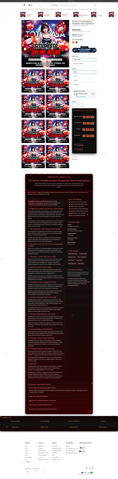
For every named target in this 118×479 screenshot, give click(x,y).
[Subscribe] (44, 471)
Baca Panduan (71, 1)
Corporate (41, 448)
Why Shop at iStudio (70, 450)
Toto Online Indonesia (83, 9)
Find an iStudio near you (71, 448)
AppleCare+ (41, 446)
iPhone (26, 450)
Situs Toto (30, 9)
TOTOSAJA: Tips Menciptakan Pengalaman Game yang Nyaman (59, 1)
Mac (26, 446)
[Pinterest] (77, 160)
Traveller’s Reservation (44, 459)
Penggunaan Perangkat (71, 9)
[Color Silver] (79, 42)
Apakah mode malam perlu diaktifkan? (38, 396)
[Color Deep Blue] (76, 42)
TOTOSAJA (24, 9)
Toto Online (36, 9)
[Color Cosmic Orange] (73, 42)
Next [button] (95, 1)
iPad (26, 448)
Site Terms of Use (56, 459)
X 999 (74, 72)
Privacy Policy (55, 457)
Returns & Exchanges (57, 450)
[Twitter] (75, 160)
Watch (26, 452)
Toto (64, 9)
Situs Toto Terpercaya (51, 9)
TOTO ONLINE (28, 457)
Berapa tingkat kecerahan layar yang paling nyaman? (42, 387)
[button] (24, 9)
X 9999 (75, 76)
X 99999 (75, 80)
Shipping (79, 31)
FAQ (53, 455)
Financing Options (43, 455)
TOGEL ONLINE (76, 59)
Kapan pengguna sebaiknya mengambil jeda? (40, 404)
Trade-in (40, 457)
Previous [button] (22, 1)
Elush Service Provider (43, 452)
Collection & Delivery (57, 448)
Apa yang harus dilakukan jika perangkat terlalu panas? (43, 409)
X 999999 (75, 84)
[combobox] (63, 5)
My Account (55, 446)
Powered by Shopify (89, 474)
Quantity (74, 101)
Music (26, 455)
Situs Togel (42, 9)
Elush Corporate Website (71, 452)
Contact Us (54, 452)
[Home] (24, 5)
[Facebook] (73, 160)
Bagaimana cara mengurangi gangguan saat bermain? (42, 400)
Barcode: (81, 25)
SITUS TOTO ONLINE (78, 63)
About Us (68, 446)
